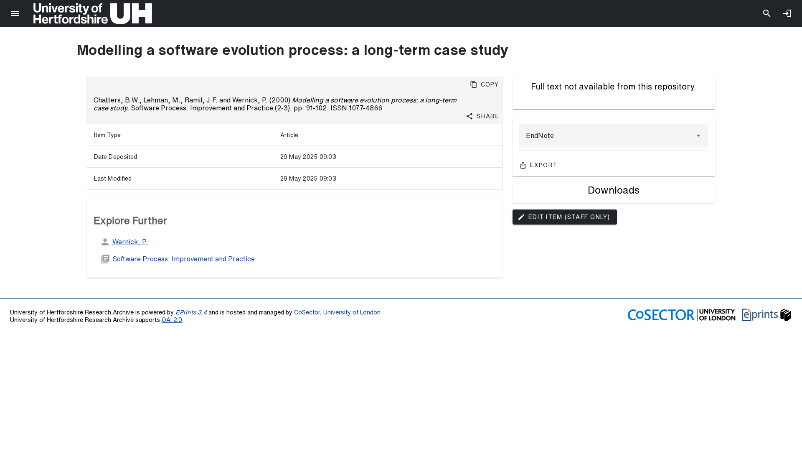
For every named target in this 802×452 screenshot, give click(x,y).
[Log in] (787, 13)
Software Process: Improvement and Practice (183, 258)
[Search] (767, 13)
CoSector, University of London (337, 312)
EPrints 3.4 (191, 312)
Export (544, 165)
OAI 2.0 (172, 320)
